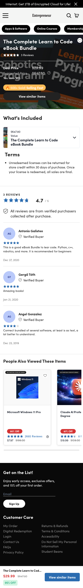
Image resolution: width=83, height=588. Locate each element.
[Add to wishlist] (79, 40)
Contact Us (11, 541)
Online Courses (47, 28)
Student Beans (52, 551)
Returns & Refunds (55, 525)
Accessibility (50, 536)
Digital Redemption (17, 531)
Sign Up (14, 504)
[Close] (76, 4)
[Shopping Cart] (77, 15)
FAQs (7, 547)
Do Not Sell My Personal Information (59, 543)
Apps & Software (16, 28)
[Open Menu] (6, 15)
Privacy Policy (13, 552)
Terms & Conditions (56, 531)
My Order (10, 525)
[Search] (69, 15)
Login (7, 536)
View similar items (32, 96)
